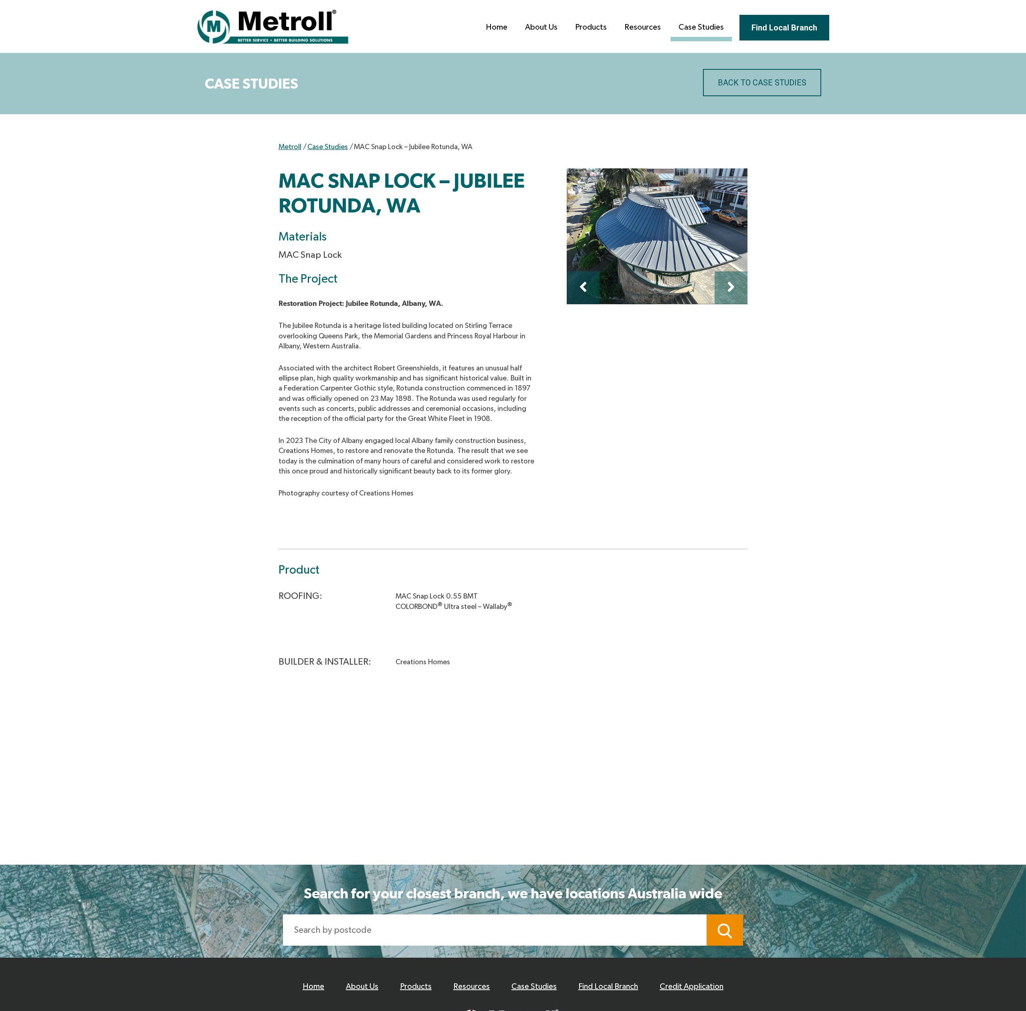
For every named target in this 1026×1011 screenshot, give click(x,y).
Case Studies (701, 27)
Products (591, 27)
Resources (642, 27)
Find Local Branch (784, 27)
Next (731, 287)
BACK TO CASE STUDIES (762, 82)
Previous (583, 287)
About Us (541, 27)
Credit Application (691, 987)
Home (496, 27)
